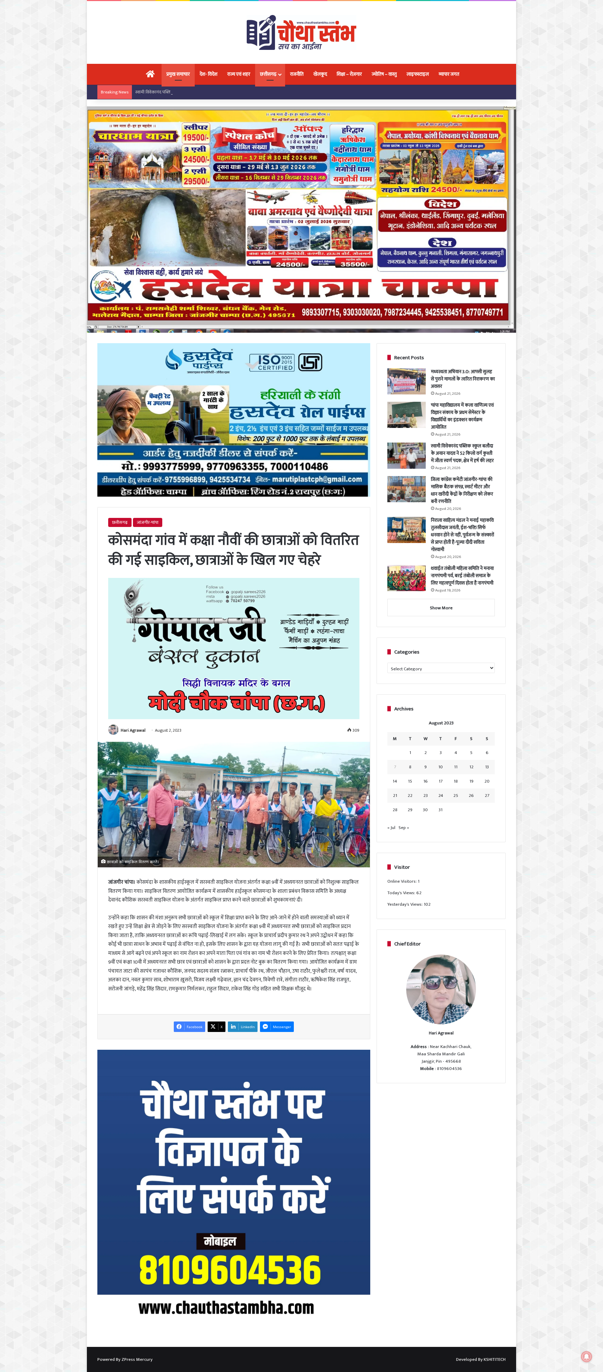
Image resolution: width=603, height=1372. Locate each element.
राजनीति (297, 74)
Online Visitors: (402, 881)
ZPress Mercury (136, 1359)
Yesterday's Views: (405, 904)
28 (395, 810)
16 (425, 781)
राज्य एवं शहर (238, 74)
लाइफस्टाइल (418, 74)
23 (425, 795)
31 (440, 810)
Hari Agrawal (133, 730)
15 (410, 781)
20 (487, 781)
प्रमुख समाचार (178, 74)
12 (471, 767)
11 (455, 767)
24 (440, 795)
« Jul (391, 827)
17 (440, 781)
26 (471, 795)
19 (471, 781)
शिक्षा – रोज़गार (349, 74)
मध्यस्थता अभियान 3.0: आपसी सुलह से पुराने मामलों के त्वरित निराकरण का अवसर (463, 379)
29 (410, 810)
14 (395, 781)
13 (487, 767)
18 (456, 781)
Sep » (404, 827)
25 (455, 795)
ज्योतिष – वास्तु (384, 74)
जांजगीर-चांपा (147, 522)
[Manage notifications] (586, 1356)
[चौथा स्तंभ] (301, 32)
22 (410, 795)
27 (487, 795)
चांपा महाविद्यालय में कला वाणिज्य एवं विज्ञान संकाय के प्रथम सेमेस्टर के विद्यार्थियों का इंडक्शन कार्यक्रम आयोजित (462, 416)
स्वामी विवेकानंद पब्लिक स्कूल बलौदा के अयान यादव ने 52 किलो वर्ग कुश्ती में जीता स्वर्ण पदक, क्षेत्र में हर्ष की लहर (226, 92)
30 (425, 810)
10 (440, 767)
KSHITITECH (495, 1359)
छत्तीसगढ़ (268, 74)
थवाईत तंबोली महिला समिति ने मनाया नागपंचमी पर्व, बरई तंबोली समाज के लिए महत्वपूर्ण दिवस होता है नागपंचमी (462, 575)
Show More (441, 608)
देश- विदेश (208, 74)
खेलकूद (320, 74)
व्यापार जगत (449, 74)
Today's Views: (401, 893)
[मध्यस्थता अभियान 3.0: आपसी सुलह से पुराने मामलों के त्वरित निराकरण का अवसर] (406, 381)
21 (395, 795)
